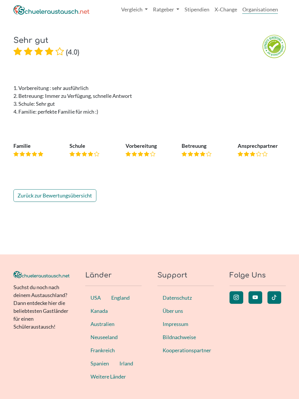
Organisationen (260, 9)
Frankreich (103, 350)
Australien (102, 324)
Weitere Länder (108, 376)
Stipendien (197, 9)
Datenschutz (177, 297)
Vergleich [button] (132, 9)
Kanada (99, 311)
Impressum (175, 324)
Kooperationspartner (187, 350)
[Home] (51, 9)
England (120, 297)
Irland (126, 363)
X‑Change (226, 9)
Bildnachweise (179, 337)
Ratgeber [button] (164, 9)
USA (96, 297)
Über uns (173, 311)
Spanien (100, 363)
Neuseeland (104, 337)
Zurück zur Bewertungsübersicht (55, 195)
